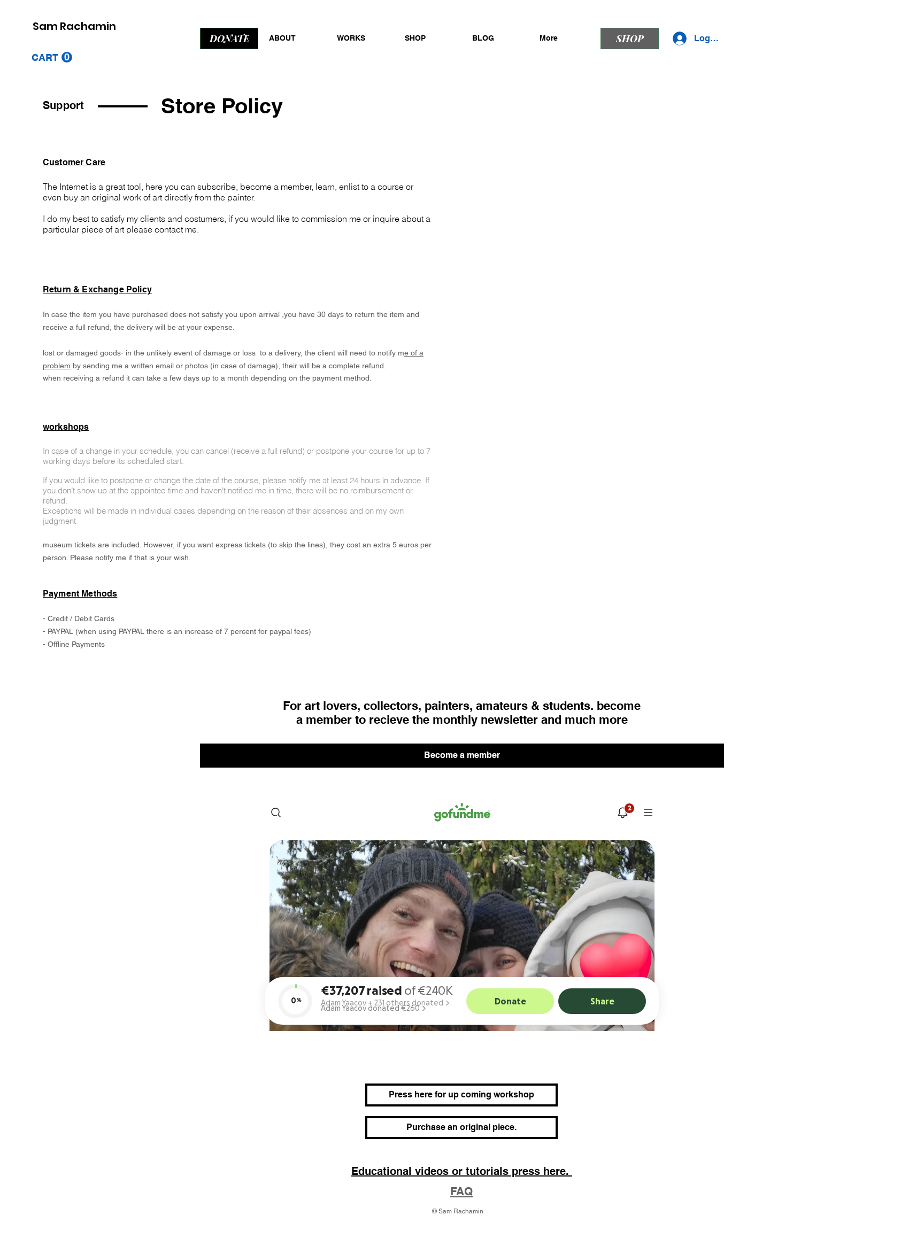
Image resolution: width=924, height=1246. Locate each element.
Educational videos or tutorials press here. (461, 1171)
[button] (52, 57)
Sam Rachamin (74, 26)
